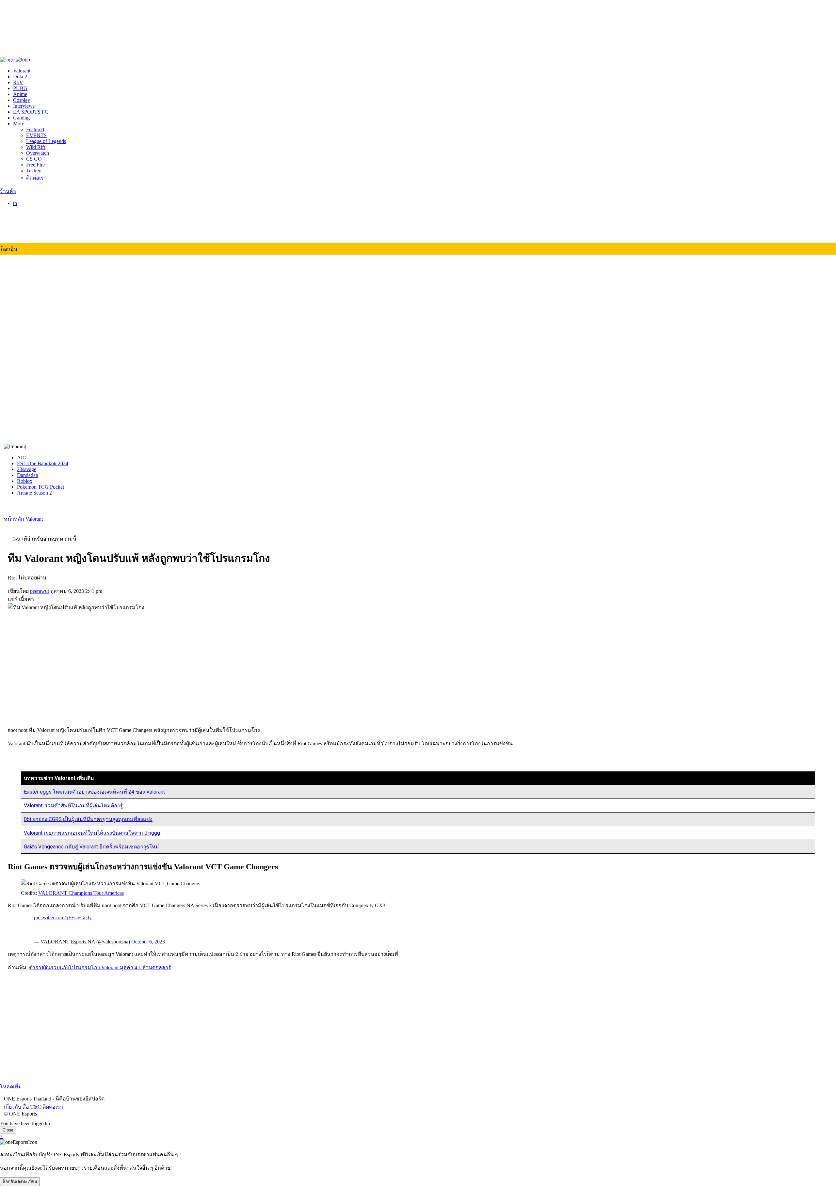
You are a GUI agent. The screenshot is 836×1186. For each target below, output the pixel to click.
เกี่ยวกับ (8, 52)
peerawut (39, 591)
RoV (18, 82)
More (18, 123)
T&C (31, 52)
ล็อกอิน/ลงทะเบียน (20, 1181)
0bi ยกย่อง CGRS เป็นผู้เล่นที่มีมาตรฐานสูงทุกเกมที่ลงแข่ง (88, 819)
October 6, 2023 (148, 941)
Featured (35, 129)
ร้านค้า (8, 191)
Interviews (24, 106)
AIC (21, 457)
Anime (20, 94)
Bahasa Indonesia (44, 223)
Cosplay (21, 100)
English (34, 217)
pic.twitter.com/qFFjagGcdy (63, 917)
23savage (26, 469)
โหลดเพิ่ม (11, 1086)
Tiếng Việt (37, 235)
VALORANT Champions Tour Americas (81, 893)
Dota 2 (20, 76)
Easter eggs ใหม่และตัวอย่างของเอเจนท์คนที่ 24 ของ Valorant (94, 792)
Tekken (33, 170)
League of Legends (46, 141)
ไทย (30, 210)
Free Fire (35, 164)
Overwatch (37, 153)
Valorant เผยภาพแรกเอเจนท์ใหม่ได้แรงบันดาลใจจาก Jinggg (92, 833)
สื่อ (22, 52)
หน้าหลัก (14, 519)
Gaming (21, 117)
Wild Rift (35, 147)
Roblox (24, 481)
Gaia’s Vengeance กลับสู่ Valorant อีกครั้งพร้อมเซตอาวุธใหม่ (91, 847)
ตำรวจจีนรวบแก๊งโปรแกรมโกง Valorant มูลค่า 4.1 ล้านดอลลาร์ (100, 967)
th (15, 203)
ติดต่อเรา (49, 52)
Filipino (34, 229)
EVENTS (36, 135)
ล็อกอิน (9, 249)
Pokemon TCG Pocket (40, 487)
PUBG (20, 88)
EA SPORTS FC (30, 112)
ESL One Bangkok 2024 (42, 463)
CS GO (34, 159)
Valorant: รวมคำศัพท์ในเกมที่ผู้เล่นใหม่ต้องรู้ (73, 805)
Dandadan (27, 475)
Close (8, 1130)
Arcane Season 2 (34, 493)
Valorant (21, 70)
